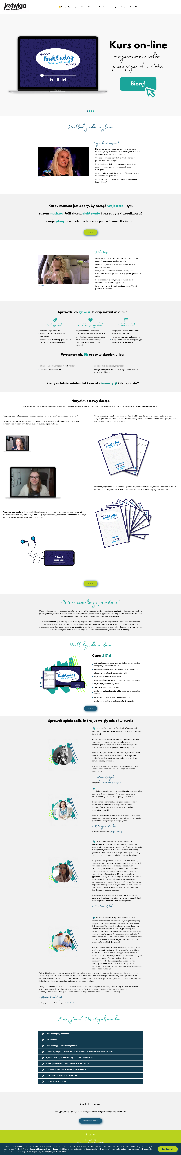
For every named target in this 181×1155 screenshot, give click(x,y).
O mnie (91, 7)
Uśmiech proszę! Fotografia (111, 783)
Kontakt (133, 7)
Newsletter (103, 7)
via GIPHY (41, 177)
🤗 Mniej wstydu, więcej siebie (71, 7)
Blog (114, 7)
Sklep (123, 7)
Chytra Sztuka (72, 1003)
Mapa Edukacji (116, 832)
